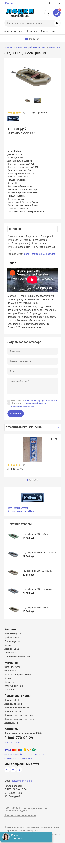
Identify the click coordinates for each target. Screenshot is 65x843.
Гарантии (9, 689)
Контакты (9, 682)
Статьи (7, 678)
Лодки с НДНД (11, 649)
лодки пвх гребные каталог (39, 253)
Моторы (8, 645)
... (53, 30)
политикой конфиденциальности (40, 400)
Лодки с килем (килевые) (16, 707)
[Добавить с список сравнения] (51, 438)
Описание (15, 229)
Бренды (44, 31)
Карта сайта (10, 652)
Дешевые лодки (12, 723)
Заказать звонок (14, 742)
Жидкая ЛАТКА (15, 469)
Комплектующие (12, 641)
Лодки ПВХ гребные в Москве (31, 47)
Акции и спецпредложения (17, 674)
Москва (9, 3)
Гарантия (32, 31)
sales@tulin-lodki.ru (22, 780)
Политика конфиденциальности (20, 815)
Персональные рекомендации (24, 427)
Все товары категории (18, 508)
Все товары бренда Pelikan (20, 511)
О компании (10, 670)
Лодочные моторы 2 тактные (19, 715)
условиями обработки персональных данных (28, 404)
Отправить (15, 413)
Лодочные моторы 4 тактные (19, 719)
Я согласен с (34, 400)
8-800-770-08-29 (47, 13)
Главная (8, 47)
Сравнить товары (13, 667)
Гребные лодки (11, 637)
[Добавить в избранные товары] (56, 438)
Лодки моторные (12, 634)
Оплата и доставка (14, 31)
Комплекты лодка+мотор (17, 656)
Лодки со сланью (12, 711)
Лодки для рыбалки (14, 704)
